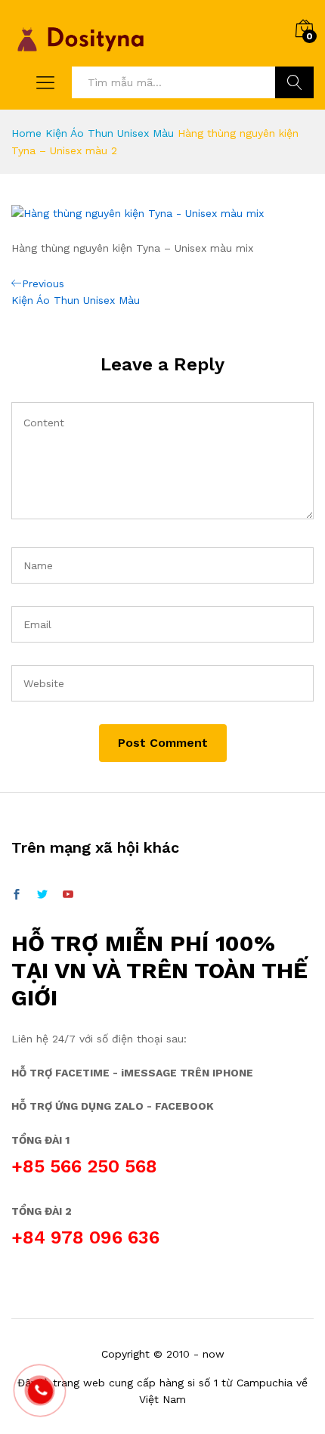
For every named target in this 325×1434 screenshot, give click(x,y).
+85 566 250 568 (84, 1166)
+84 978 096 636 (85, 1237)
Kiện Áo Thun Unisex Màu (109, 133)
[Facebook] (16, 895)
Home (26, 133)
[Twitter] (42, 895)
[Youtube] (68, 895)
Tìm (294, 82)
